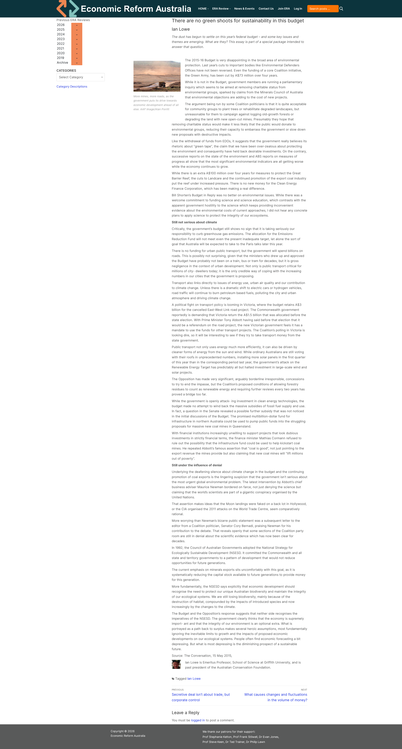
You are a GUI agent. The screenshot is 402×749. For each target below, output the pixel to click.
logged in (198, 720)
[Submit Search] (341, 9)
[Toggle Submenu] (76, 25)
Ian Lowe (194, 678)
